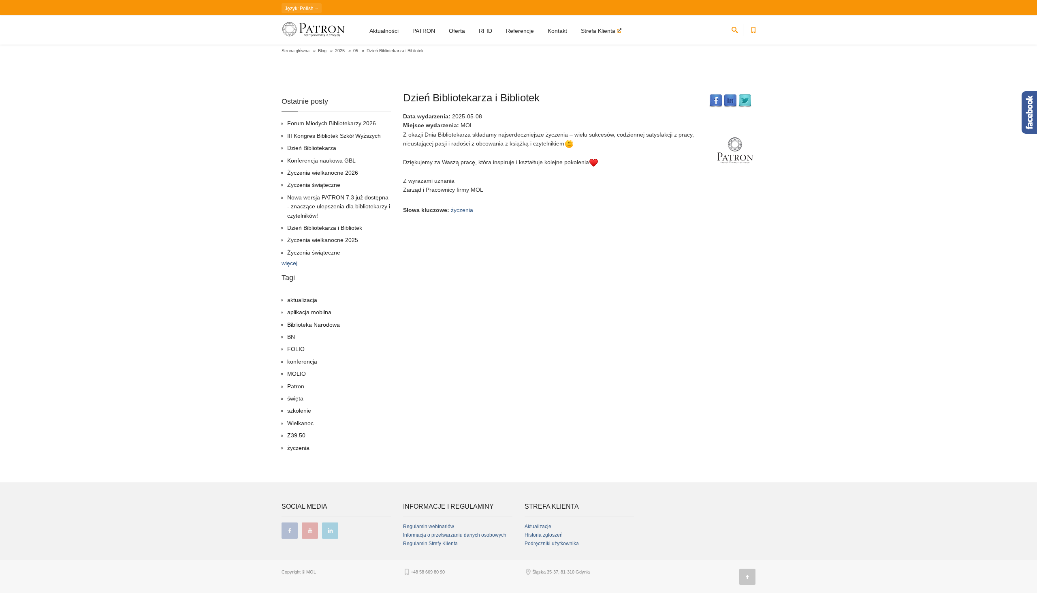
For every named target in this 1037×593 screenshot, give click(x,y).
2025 (340, 50)
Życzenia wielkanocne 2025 (322, 240)
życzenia (462, 210)
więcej (289, 263)
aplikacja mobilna (309, 312)
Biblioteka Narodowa (313, 324)
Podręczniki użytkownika (552, 543)
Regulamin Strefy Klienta (430, 543)
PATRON (423, 31)
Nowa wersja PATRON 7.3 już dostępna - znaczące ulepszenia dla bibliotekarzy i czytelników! (338, 206)
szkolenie (299, 410)
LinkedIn (730, 100)
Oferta (457, 31)
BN (291, 337)
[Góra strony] (747, 577)
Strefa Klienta (599, 31)
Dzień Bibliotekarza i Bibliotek (471, 98)
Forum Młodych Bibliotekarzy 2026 (331, 123)
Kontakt (557, 31)
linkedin (330, 530)
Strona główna (295, 50)
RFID (485, 31)
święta (295, 398)
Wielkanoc (300, 423)
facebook (290, 530)
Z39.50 (296, 435)
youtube (310, 530)
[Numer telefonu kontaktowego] (753, 28)
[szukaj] (735, 28)
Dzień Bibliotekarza (311, 148)
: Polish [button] (300, 8)
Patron (295, 386)
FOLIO (296, 349)
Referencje (520, 31)
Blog (322, 50)
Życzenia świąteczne (313, 185)
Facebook (715, 100)
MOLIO (296, 373)
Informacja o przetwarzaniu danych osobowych (454, 535)
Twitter (744, 100)
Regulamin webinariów (428, 526)
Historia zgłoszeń (544, 535)
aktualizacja (302, 300)
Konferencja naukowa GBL (321, 160)
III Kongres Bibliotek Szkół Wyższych (334, 136)
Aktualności (384, 31)
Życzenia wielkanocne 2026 (322, 172)
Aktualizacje (538, 526)
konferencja (302, 361)
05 (355, 50)
